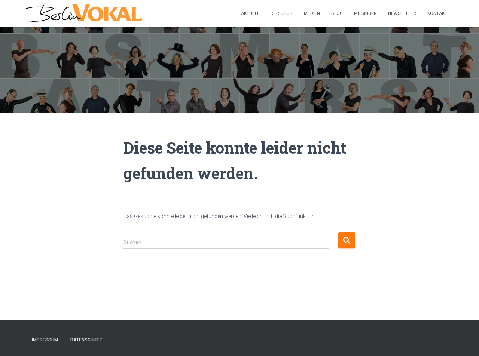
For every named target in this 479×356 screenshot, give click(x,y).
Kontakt (437, 13)
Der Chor (282, 13)
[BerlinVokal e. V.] (84, 13)
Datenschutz (86, 340)
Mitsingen (365, 13)
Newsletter (402, 13)
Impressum (45, 340)
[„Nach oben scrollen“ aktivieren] (464, 341)
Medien (312, 13)
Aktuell (250, 13)
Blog (337, 13)
